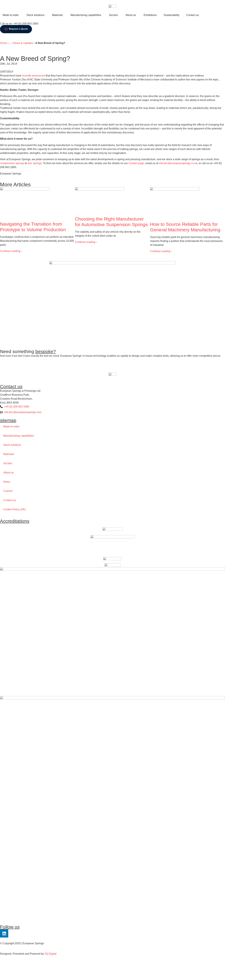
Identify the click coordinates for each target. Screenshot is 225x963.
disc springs (35, 163)
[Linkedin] (4, 933)
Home (3, 43)
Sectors (7, 463)
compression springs (12, 163)
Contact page (136, 163)
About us (8, 472)
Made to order (11, 426)
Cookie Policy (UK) (14, 509)
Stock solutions (12, 445)
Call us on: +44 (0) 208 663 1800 (19, 23)
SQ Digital (50, 953)
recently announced (33, 75)
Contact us (9, 500)
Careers (8, 491)
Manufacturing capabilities (18, 435)
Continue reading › (11, 251)
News (6, 481)
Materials (8, 454)
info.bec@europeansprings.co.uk (178, 163)
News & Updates (23, 43)
